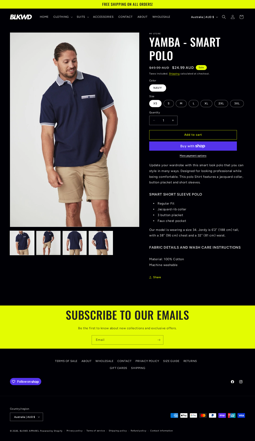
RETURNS (190, 361)
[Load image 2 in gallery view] (48, 243)
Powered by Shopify (51, 431)
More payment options (193, 155)
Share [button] (157, 277)
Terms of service (95, 430)
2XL (221, 103)
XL (206, 103)
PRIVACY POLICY (147, 361)
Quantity (154, 112)
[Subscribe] (158, 340)
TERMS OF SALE (66, 361)
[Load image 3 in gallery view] (75, 243)
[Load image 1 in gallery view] (22, 243)
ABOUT (86, 361)
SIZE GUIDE (171, 361)
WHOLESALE (104, 361)
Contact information (161, 430)
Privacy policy (75, 430)
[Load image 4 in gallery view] (101, 243)
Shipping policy (118, 430)
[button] (62, 17)
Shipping (174, 73)
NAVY (157, 88)
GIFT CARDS (118, 368)
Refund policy (138, 430)
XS (155, 103)
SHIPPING (138, 368)
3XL (237, 103)
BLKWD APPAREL (29, 431)
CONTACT (124, 361)
